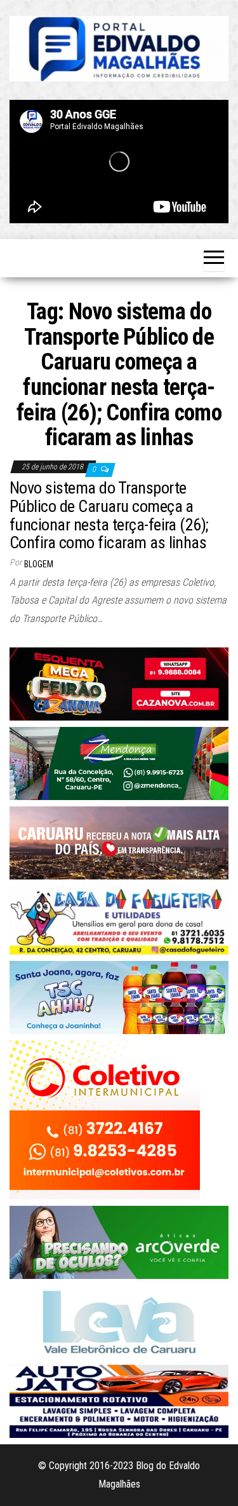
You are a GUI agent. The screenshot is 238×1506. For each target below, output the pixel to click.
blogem (38, 564)
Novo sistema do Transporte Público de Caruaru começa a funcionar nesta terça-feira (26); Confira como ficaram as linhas (109, 515)
